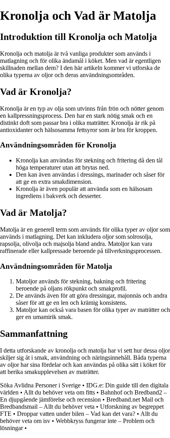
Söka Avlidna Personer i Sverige (40, 385)
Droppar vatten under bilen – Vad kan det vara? (76, 413)
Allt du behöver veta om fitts (59, 392)
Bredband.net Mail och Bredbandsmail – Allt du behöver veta (82, 403)
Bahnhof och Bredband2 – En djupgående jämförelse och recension (83, 396)
